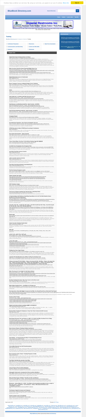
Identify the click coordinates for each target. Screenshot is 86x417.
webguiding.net (40, 405)
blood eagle (12, 214)
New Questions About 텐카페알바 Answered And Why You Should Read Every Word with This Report (33, 291)
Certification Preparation (13, 43)
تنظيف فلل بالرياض (13, 240)
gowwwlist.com (26, 405)
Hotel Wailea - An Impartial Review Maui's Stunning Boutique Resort (25, 337)
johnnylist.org (33, 405)
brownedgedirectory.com (12, 407)
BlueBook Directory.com (11, 39)
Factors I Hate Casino (14, 296)
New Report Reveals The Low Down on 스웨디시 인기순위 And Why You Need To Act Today (30, 318)
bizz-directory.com (28, 406)
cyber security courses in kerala (17, 158)
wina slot (11, 229)
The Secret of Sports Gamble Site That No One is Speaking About (24, 191)
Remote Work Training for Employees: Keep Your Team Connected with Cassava (28, 311)
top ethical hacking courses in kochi (17, 151)
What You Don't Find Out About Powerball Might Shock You (23, 68)
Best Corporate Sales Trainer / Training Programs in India (22, 353)
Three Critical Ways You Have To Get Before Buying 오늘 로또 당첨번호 (26, 141)
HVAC (10, 90)
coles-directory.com (43, 407)
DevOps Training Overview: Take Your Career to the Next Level (24, 280)
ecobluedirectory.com (46, 408)
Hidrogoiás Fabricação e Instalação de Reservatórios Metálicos (24, 372)
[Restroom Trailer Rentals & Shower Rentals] (43, 27)
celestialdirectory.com (22, 407)
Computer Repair (13, 116)
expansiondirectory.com (57, 408)
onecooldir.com (47, 405)
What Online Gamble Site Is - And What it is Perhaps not (22, 285)
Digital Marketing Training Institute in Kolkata (19, 57)
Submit (63, 17)
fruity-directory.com (67, 408)
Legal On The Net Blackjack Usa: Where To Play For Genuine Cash (25, 256)
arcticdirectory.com (70, 405)
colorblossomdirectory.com (53, 407)
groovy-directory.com (42, 409)
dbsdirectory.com (75, 407)
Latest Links (70, 17)
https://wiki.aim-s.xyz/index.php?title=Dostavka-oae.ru (22, 96)
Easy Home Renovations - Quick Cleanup (19, 133)
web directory (53, 413)
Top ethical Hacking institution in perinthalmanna (20, 164)
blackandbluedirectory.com (38, 406)
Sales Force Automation (50, 43)
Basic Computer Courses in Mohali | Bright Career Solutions (23, 83)
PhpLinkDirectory (34, 413)
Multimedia (31, 49)
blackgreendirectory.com (50, 406)
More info (66, 3)
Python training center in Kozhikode (17, 395)
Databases (10, 49)
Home (58, 17)
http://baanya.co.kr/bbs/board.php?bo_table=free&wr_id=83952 (24, 104)
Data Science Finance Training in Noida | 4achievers (21, 328)
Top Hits (77, 17)
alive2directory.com (62, 405)
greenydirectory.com (76, 408)
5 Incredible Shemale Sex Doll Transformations (20, 346)
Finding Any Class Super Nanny (16, 250)
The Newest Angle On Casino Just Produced (19, 390)
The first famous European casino (17, 170)
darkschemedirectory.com (65, 407)
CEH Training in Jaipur (14, 184)
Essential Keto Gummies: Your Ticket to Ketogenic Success (23, 122)
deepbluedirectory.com (10, 408)
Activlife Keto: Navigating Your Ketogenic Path (20, 146)
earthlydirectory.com (37, 408)
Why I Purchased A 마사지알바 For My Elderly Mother (21, 271)
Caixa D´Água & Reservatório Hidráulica (19, 367)
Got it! (77, 3)
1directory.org (54, 405)
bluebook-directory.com (61, 406)
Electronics (31, 43)
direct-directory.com (28, 408)
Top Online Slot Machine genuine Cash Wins (19, 360)
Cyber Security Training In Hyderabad (18, 223)
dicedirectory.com (19, 408)
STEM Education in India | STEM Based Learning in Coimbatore (24, 128)
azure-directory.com (19, 406)
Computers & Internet (22, 39)
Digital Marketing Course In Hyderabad (18, 77)
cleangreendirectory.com (33, 407)
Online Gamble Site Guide (15, 175)
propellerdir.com (19, 405)
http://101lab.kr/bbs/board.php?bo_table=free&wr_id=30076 (23, 110)
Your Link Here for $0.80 (70, 36)
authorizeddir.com (11, 405)
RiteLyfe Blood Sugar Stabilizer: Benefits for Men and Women (23, 377)
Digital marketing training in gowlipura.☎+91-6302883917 (23, 305)
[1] (54, 402)
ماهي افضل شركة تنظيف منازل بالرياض (17, 234)
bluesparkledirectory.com (72, 406)
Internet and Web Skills (34, 46)
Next (58, 402)
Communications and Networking (15, 46)
